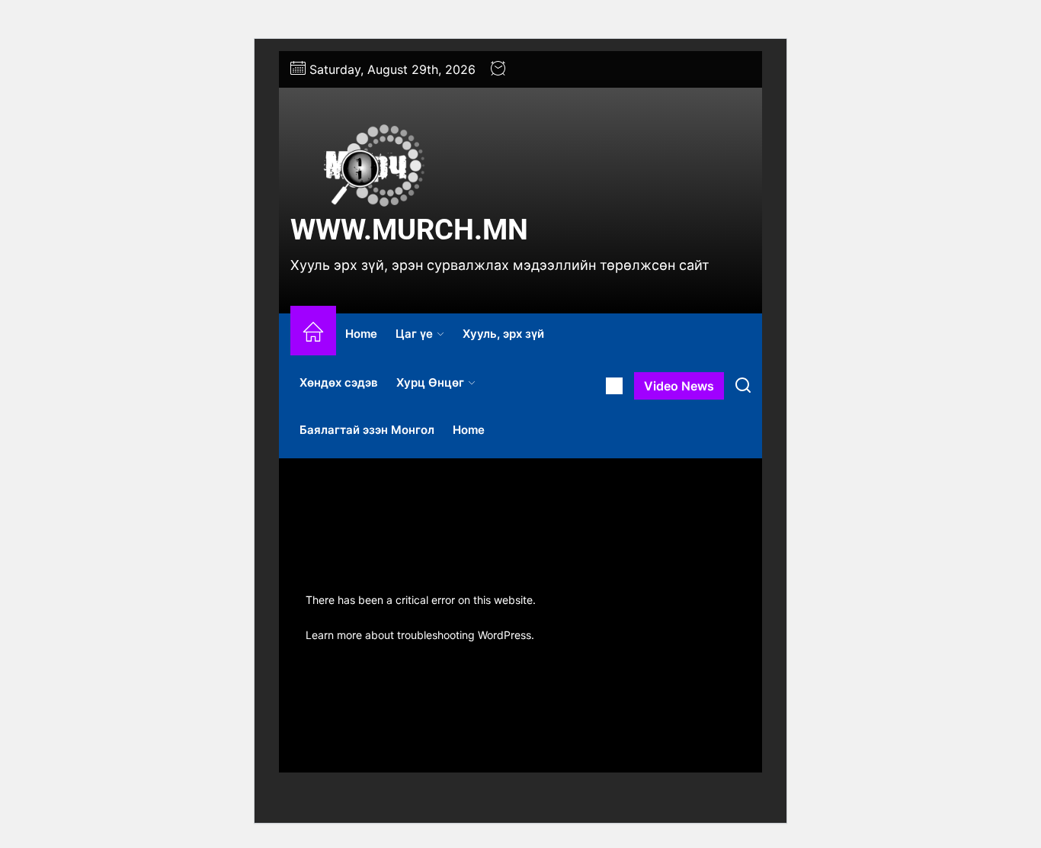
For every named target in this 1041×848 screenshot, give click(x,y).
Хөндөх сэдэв (338, 382)
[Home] (313, 334)
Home (361, 333)
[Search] (743, 386)
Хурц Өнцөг (430, 382)
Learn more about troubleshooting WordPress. (420, 634)
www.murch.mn (409, 229)
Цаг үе (414, 333)
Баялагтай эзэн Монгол (366, 429)
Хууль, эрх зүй (503, 333)
